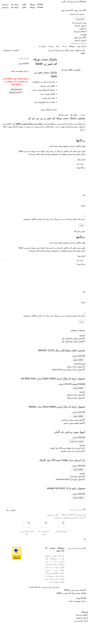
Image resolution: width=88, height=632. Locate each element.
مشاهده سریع (76, 346)
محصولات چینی (75, 50)
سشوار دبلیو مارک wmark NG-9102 (66, 488)
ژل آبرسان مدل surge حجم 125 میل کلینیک (62, 460)
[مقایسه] (82, 346)
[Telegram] (34, 541)
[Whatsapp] (27, 541)
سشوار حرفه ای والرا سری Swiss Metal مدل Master (57, 406)
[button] (76, 441)
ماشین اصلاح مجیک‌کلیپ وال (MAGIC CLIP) (61, 350)
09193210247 (16, 89)
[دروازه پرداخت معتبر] (16, 553)
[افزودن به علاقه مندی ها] (70, 346)
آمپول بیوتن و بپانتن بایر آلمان (69, 432)
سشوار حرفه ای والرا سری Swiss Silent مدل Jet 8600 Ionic (53, 378)
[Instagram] (40, 541)
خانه (83, 50)
